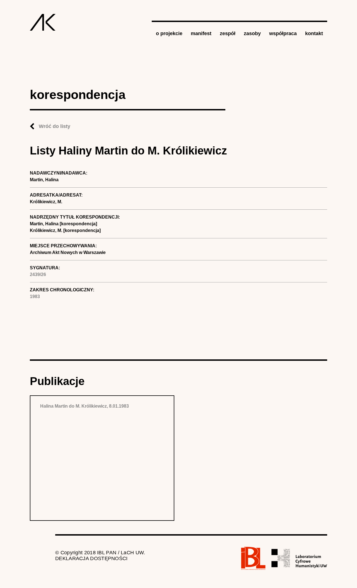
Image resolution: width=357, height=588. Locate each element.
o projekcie (169, 33)
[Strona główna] (43, 22)
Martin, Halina (44, 179)
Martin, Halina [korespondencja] (63, 223)
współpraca (283, 33)
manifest (201, 33)
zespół (227, 33)
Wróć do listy (54, 126)
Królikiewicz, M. (46, 201)
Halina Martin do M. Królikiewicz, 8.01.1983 (84, 406)
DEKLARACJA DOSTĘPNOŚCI (91, 558)
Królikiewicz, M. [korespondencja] (65, 230)
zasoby (252, 33)
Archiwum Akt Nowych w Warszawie (68, 252)
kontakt (314, 33)
